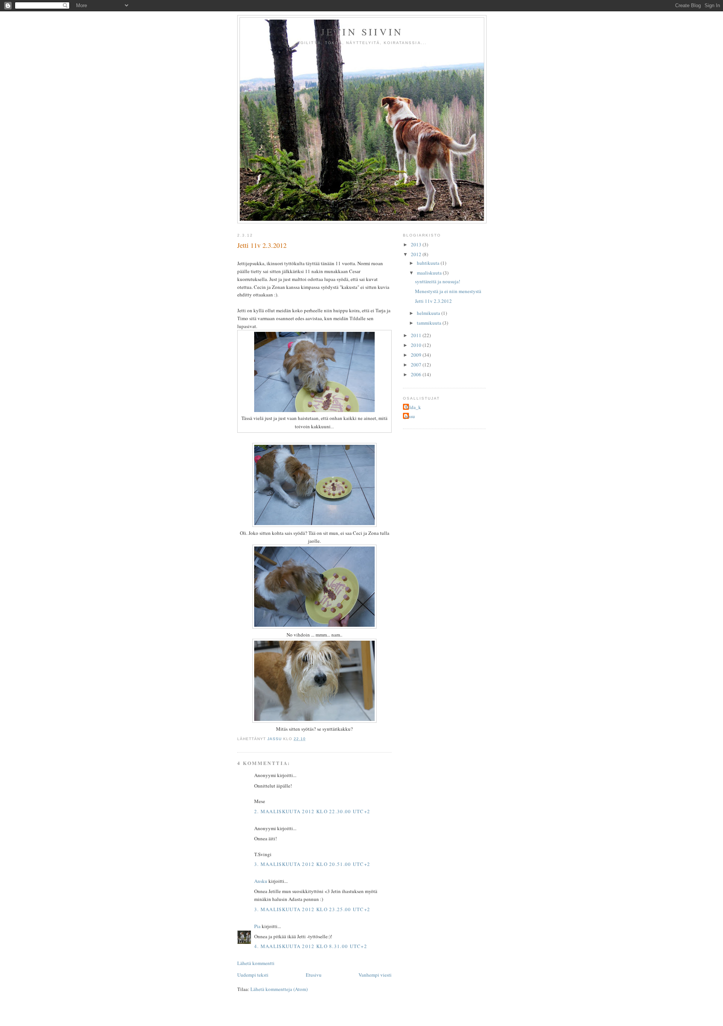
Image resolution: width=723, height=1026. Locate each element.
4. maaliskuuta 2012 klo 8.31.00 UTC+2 (310, 946)
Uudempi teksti (252, 974)
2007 (417, 364)
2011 (417, 335)
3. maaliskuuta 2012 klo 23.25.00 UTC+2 (312, 909)
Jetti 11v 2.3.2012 (433, 301)
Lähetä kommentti (256, 963)
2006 (417, 374)
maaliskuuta (430, 272)
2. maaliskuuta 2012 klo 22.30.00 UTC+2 (312, 811)
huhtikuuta (429, 263)
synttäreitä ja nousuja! (437, 281)
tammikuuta (429, 322)
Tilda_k (413, 407)
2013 (417, 244)
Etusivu (314, 974)
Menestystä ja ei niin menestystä (448, 291)
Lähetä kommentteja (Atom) (279, 989)
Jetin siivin (362, 31)
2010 (417, 345)
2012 (417, 254)
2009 (417, 354)
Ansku (260, 881)
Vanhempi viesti (375, 974)
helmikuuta (429, 313)
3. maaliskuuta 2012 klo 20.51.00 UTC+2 (312, 864)
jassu (410, 416)
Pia (257, 926)
